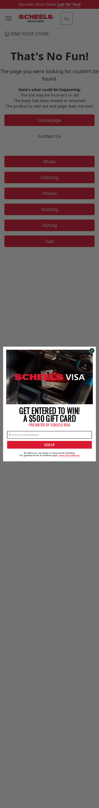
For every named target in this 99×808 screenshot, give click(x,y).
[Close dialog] (92, 351)
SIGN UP (49, 444)
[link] (49, 377)
